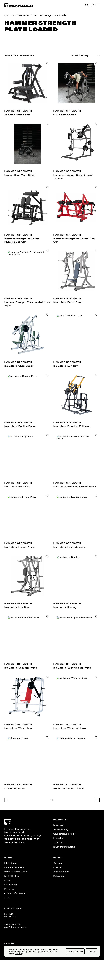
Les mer (18, 953)
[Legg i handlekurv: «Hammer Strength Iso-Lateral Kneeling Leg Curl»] (47, 187)
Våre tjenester (61, 871)
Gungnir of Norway (14, 893)
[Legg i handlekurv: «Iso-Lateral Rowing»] (96, 556)
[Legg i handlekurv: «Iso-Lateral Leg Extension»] (96, 496)
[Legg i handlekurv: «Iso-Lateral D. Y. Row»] (96, 314)
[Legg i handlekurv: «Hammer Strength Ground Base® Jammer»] (96, 124)
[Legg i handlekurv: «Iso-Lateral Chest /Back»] (47, 314)
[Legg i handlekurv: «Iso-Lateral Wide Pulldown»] (96, 677)
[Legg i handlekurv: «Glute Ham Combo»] (96, 63)
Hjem (7, 15)
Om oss (57, 862)
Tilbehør (57, 842)
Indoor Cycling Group (15, 871)
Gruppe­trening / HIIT (64, 833)
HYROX (8, 880)
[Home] (18, 5)
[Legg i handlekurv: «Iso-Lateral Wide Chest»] (47, 677)
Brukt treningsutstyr (64, 846)
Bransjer (57, 867)
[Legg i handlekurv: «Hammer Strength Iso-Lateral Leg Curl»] (96, 187)
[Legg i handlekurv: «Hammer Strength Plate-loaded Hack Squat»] (47, 251)
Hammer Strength (14, 867)
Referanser (59, 875)
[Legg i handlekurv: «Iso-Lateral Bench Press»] (96, 251)
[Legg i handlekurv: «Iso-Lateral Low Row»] (47, 556)
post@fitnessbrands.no (15, 927)
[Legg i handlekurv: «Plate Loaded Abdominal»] (96, 737)
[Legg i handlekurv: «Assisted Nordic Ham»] (47, 63)
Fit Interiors (10, 884)
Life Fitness (10, 862)
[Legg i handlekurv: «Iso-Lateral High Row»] (47, 435)
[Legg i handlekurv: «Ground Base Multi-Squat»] (47, 124)
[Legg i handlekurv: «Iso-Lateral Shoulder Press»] (47, 616)
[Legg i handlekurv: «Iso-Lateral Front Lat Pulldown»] (96, 375)
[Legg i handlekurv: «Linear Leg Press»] (47, 737)
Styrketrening (60, 829)
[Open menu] (98, 5)
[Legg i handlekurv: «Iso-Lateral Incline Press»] (47, 496)
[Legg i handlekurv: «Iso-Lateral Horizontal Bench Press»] (96, 435)
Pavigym (9, 888)
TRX (6, 897)
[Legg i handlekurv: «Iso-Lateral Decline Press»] (47, 375)
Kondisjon (58, 825)
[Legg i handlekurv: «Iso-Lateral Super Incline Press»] (96, 616)
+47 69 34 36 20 (12, 924)
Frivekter (58, 838)
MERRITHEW (11, 875)
